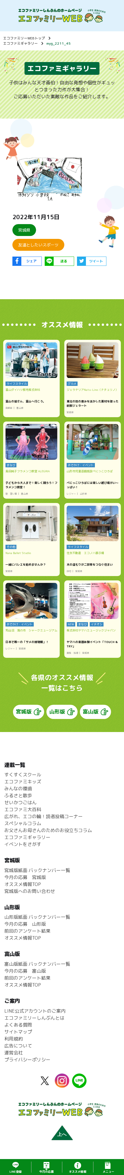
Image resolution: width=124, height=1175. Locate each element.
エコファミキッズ (22, 781)
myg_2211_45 (58, 43)
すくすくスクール (22, 774)
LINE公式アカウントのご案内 (34, 1011)
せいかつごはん (20, 802)
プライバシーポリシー (27, 1059)
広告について (18, 1046)
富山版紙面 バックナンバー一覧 (37, 964)
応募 (46, 1171)
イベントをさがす (22, 844)
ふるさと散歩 (18, 795)
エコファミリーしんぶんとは (34, 1018)
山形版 (57, 711)
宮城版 (23, 711)
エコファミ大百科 (22, 809)
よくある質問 (18, 1025)
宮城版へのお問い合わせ (29, 891)
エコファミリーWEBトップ (24, 38)
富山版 (90, 711)
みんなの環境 (18, 788)
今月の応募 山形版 (25, 924)
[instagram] (62, 1084)
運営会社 (13, 1052)
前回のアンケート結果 (27, 931)
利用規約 (13, 1039)
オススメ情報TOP (22, 884)
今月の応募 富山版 (25, 971)
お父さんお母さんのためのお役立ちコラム (48, 830)
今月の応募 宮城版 (25, 877)
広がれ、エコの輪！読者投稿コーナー (43, 816)
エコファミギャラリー (20, 43)
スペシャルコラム (22, 823)
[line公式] (79, 1084)
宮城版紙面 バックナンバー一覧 (37, 870)
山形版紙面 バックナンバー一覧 (37, 917)
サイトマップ (18, 1032)
